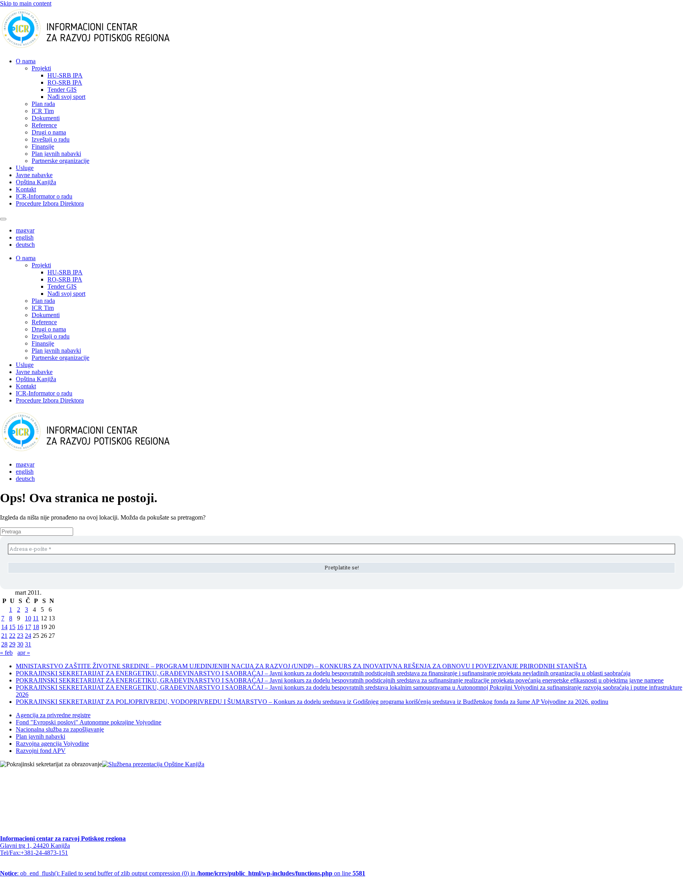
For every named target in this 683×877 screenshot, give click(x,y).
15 (12, 627)
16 (20, 627)
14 (4, 627)
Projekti (41, 68)
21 (4, 635)
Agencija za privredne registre (53, 715)
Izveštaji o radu (51, 139)
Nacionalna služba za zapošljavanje (60, 729)
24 (28, 635)
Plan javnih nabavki (56, 153)
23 (20, 635)
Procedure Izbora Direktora (50, 203)
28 (4, 644)
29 (12, 644)
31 (28, 644)
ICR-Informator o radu (44, 196)
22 (12, 635)
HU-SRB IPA (65, 75)
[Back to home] (98, 47)
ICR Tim (43, 111)
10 (28, 618)
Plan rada (43, 103)
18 (36, 627)
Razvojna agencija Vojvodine (52, 743)
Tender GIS (62, 89)
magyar (25, 230)
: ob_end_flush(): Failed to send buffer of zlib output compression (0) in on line (182, 873)
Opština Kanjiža (36, 182)
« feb (6, 652)
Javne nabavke (34, 175)
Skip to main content (25, 3)
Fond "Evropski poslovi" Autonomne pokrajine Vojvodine (88, 722)
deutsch (25, 244)
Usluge (25, 167)
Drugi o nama (49, 132)
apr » (23, 652)
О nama (26, 61)
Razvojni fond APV (41, 750)
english (25, 237)
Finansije (43, 146)
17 (28, 627)
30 (20, 644)
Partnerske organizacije (60, 160)
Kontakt (26, 189)
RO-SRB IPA (64, 82)
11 (36, 618)
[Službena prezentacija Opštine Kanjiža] (153, 764)
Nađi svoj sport (66, 96)
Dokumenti (46, 118)
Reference (44, 125)
